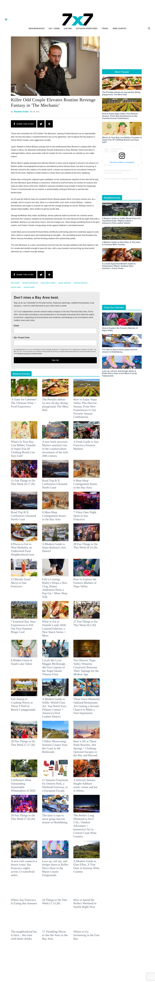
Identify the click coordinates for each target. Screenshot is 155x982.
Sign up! (77, 515)
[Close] (112, 460)
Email (45, 481)
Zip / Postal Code (50, 492)
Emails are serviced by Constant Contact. (90, 508)
